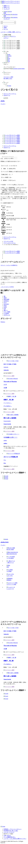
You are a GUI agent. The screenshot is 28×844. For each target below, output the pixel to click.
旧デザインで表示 (8, 834)
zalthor (5, 440)
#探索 (5, 27)
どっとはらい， (8, 402)
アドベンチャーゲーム (10, 243)
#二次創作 (6, 313)
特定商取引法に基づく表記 (11, 830)
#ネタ (5, 302)
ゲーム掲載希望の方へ (10, 837)
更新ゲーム (7, 7)
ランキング (7, 8)
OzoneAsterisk (7, 421)
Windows (3, 321)
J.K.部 (5, 384)
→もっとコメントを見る (7, 286)
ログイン (18, 32)
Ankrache (6, 367)
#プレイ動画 (7, 311)
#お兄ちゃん (7, 315)
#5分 (5, 308)
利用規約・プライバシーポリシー (13, 829)
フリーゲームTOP (8, 241)
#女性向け (6, 301)
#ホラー (6, 26)
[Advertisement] (14, 119)
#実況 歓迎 (6, 299)
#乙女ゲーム (7, 95)
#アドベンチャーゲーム (10, 93)
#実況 (5, 297)
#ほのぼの (6, 304)
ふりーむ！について (9, 832)
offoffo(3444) (5, 542)
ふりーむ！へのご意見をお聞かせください (15, 838)
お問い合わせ (7, 835)
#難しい (6, 310)
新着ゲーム (7, 5)
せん (5, 460)
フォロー (3, 104)
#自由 (5, 305)
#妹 (4, 296)
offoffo (3, 101)
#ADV (5, 307)
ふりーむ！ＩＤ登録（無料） (8, 32)
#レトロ (6, 29)
